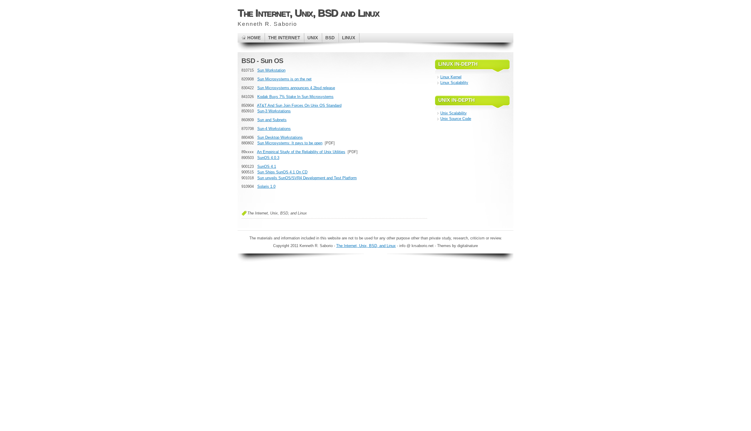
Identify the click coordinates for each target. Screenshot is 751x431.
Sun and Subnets (272, 120)
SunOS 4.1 (266, 166)
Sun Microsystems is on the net (284, 79)
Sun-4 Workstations (274, 128)
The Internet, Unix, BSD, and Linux (366, 246)
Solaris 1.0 (266, 186)
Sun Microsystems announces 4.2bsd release (296, 88)
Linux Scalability (454, 82)
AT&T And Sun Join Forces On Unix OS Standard (299, 105)
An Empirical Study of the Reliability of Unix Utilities (301, 152)
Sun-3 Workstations (274, 111)
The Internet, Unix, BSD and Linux (308, 12)
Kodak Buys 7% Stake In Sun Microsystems (295, 96)
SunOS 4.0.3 (268, 158)
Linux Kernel (450, 77)
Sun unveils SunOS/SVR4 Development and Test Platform (307, 178)
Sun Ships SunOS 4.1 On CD (282, 172)
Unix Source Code (455, 118)
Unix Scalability (453, 113)
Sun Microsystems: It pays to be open (289, 143)
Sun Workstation (271, 70)
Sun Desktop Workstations (280, 137)
